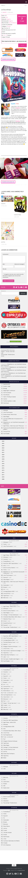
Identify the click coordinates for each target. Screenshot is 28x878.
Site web (4, 269)
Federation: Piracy (7, 619)
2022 (3, 450)
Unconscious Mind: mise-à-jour (8, 350)
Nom (4, 264)
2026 (3, 441)
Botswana (5, 699)
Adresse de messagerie (19, 264)
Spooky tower (6, 787)
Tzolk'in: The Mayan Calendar (9, 396)
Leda (2, 353)
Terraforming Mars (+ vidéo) (9, 401)
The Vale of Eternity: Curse (9, 642)
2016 (3, 463)
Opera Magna (6, 416)
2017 (3, 461)
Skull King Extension (7, 694)
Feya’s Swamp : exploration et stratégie (12, 650)
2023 (3, 448)
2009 (3, 479)
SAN (4, 785)
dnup (4, 565)
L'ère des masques (7, 832)
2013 (3, 470)
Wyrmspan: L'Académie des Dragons (11, 659)
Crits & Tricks (6, 648)
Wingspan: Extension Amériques (10, 646)
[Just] (7, 231)
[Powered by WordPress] (8, 870)
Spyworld (5, 577)
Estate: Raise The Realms (9, 654)
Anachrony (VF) (6, 384)
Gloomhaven (6, 403)
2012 (3, 472)
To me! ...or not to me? (8, 692)
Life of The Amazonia (7, 412)
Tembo (4, 544)
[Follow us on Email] (26, 287)
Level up (5, 707)
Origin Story (6, 652)
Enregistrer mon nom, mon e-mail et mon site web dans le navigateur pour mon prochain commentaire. (13, 276)
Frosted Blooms (6, 561)
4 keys (4, 838)
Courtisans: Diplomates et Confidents (11, 840)
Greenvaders (6, 585)
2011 (3, 474)
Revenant (5, 625)
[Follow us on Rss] (19, 287)
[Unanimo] (7, 199)
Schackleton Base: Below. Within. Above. (12, 617)
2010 (3, 477)
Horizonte (5, 559)
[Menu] (26, 2)
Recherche (3, 291)
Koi (4, 589)
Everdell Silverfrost (7, 623)
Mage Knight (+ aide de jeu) (9, 390)
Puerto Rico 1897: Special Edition (10, 563)
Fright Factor (6, 595)
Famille (3, 5)
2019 (3, 456)
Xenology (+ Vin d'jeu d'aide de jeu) (10, 614)
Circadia (5, 705)
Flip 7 (4, 701)
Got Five (5, 751)
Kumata (5, 834)
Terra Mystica (6, 394)
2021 (3, 452)
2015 (3, 465)
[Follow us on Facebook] (14, 287)
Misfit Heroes (6, 836)
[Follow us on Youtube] (21, 287)
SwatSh (4, 12)
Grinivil (2, 356)
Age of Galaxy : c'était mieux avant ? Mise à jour (13, 425)
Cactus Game (6, 697)
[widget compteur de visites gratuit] (16, 342)
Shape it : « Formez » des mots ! (8, 351)
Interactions (6, 800)
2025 (6, 17)
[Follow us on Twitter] (16, 287)
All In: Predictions (7, 845)
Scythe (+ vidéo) (6, 386)
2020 (3, 454)
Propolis (5, 783)
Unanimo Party (17, 214)
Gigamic (9, 19)
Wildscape (5, 410)
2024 (3, 445)
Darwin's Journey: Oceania (9, 567)
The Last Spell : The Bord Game (8, 354)
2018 (3, 459)
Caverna (5, 399)
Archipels (5, 843)
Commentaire (6, 254)
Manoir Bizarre (6, 690)
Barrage (5, 388)
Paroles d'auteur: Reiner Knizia (10, 414)
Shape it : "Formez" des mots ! (9, 703)
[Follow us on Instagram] (23, 287)
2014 (3, 468)
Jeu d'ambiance (12, 22)
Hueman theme (21, 870)
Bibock (4, 757)
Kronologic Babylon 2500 (8, 591)
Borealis (5, 587)
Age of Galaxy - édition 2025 (9, 555)
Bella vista (5, 597)
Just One (3, 242)
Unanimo (18, 107)
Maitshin (5, 644)
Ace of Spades (6, 433)
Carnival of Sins (6, 431)
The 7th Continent (7, 392)
